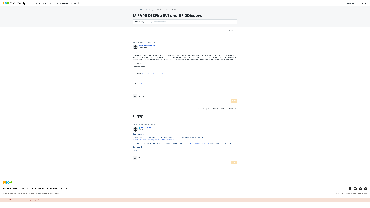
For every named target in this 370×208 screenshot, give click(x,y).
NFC (150, 10)
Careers (16, 188)
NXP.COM (73, 3)
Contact (41, 188)
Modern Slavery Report (32, 193)
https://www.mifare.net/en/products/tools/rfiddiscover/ (154, 140)
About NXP (7, 188)
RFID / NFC (143, 10)
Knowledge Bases (46, 3)
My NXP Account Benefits (57, 188)
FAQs (358, 3)
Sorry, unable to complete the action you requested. (21, 200)
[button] (225, 47)
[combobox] (193, 21)
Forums (34, 3)
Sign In (365, 3)
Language (350, 3)
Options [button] (232, 30)
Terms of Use (12, 193)
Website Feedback (53, 193)
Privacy (5, 193)
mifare (142, 84)
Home (135, 10)
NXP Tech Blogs (62, 3)
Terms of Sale (21, 193)
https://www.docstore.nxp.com (199, 143)
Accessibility (43, 193)
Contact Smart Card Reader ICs (153, 74)
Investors (25, 188)
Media (34, 188)
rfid (147, 84)
